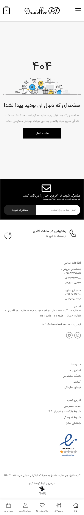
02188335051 (72, 273)
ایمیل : (76, 324)
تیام (31, 483)
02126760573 (73, 299)
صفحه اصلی (42, 133)
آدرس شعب (74, 400)
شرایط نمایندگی (72, 417)
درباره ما (76, 364)
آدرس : (77, 306)
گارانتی (77, 382)
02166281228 (73, 294)
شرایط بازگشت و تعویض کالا (64, 411)
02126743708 (73, 278)
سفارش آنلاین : (72, 290)
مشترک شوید (20, 210)
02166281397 (73, 283)
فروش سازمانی (72, 387)
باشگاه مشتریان (72, 376)
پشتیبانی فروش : (71, 269)
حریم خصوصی (72, 406)
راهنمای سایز (73, 423)
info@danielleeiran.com (57, 324)
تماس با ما (75, 370)
